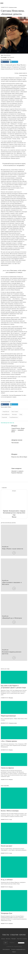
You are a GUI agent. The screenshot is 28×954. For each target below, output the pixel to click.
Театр (20, 414)
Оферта (14, 951)
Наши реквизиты (6, 949)
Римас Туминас (15, 411)
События (14, 935)
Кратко (22, 935)
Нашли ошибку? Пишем (6, 407)
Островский (4, 417)
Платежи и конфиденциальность (18, 949)
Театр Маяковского (13, 417)
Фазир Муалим (6, 411)
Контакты (8, 938)
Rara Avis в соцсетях (22, 938)
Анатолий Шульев (6, 414)
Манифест (13, 938)
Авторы (3, 938)
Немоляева (14, 414)
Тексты (5, 935)
